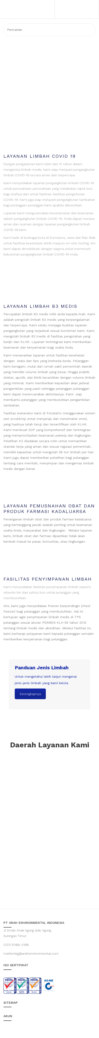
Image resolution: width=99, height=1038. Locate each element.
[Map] (49, 827)
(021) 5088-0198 (16, 945)
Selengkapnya (30, 694)
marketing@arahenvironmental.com (30, 953)
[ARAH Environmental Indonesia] (31, 23)
